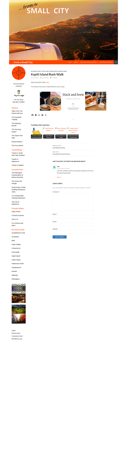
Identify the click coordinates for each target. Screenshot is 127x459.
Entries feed (16, 333)
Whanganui (16, 279)
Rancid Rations (17, 142)
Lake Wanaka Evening (59, 146)
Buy (48, 82)
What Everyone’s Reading (106, 62)
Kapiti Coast (41, 71)
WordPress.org (17, 339)
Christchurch (16, 248)
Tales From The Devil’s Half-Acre (88, 62)
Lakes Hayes (16, 260)
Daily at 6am (16, 211)
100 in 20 (15, 219)
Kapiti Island (50, 71)
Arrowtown (15, 237)
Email (55, 221)
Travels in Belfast (17, 165)
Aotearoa (34, 71)
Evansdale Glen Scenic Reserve (61, 153)
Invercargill (15, 252)
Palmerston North (18, 263)
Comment (56, 192)
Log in (14, 330)
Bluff (13, 240)
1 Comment (54, 77)
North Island (58, 71)
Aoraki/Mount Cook (18, 233)
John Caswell (45, 77)
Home (70, 62)
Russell (14, 271)
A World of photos (18, 215)
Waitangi (15, 275)
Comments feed (17, 336)
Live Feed (76, 62)
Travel (65, 71)
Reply (59, 177)
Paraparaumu (16, 267)
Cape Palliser (16, 244)
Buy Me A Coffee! (19, 102)
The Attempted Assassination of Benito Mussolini (17, 175)
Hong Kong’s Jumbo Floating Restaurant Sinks (19, 189)
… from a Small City (22, 62)
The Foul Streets (17, 145)
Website (55, 229)
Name (55, 214)
